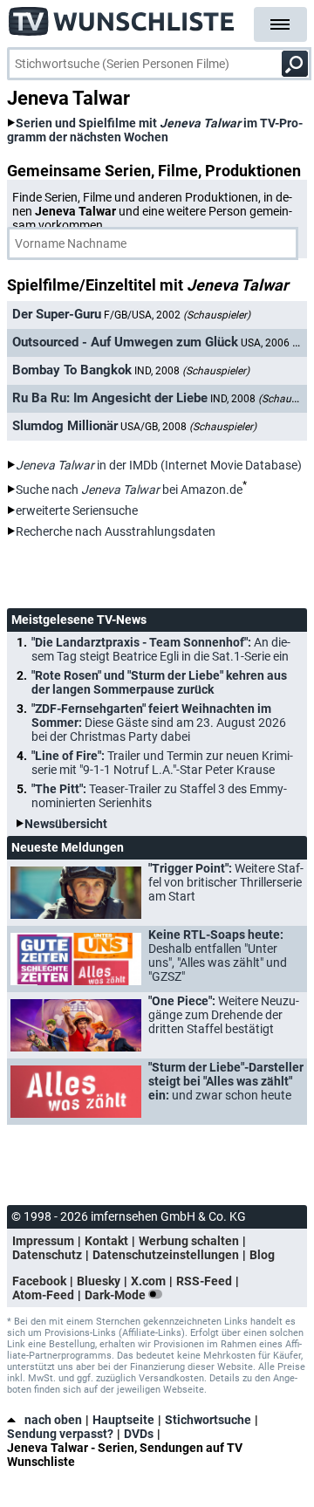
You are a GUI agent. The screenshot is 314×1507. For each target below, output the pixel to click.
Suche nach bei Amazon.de (129, 490)
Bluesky (98, 1281)
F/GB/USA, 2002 (177, 315)
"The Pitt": (159, 796)
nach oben (53, 1420)
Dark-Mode (116, 1295)
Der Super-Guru (56, 314)
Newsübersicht (65, 824)
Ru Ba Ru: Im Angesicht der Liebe (110, 398)
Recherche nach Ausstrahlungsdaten (115, 531)
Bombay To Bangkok (72, 370)
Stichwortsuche (208, 1420)
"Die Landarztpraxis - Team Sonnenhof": (160, 649)
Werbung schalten (189, 1241)
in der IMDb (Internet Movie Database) (159, 465)
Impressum (43, 1241)
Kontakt (106, 1241)
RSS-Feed (204, 1281)
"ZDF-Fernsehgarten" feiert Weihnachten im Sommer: (158, 722)
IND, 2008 (191, 371)
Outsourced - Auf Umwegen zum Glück (125, 342)
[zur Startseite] (122, 17)
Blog (262, 1255)
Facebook (39, 1281)
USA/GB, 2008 (188, 427)
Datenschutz (47, 1255)
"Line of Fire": (162, 763)
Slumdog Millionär (65, 426)
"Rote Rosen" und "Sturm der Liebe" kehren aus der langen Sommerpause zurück (159, 682)
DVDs (139, 1434)
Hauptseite (123, 1420)
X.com (148, 1281)
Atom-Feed (43, 1295)
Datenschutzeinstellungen (165, 1255)
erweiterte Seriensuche (77, 510)
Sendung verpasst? (60, 1434)
